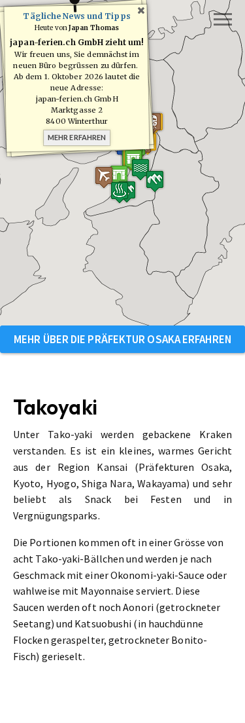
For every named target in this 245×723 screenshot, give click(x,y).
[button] (155, 181)
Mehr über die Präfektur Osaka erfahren (122, 339)
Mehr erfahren (77, 137)
